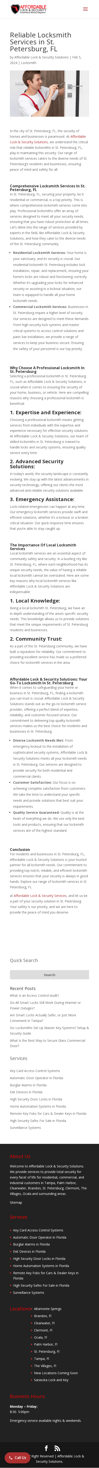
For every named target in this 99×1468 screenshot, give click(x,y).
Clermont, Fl (43, 1330)
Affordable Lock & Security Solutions (41, 57)
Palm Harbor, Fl (45, 1344)
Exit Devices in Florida (26, 1092)
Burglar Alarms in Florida (28, 1085)
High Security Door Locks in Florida (36, 1099)
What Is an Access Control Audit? (34, 995)
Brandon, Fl (42, 1316)
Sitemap (16, 1202)
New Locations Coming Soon (56, 1373)
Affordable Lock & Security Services (40, 895)
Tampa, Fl (41, 1358)
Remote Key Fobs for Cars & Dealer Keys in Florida (48, 1113)
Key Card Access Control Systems (35, 1071)
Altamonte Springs (47, 1309)
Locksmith (28, 63)
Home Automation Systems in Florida (38, 1106)
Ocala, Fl (40, 1337)
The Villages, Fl (45, 1366)
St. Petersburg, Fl (46, 1351)
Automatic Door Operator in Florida (36, 1078)
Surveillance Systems (25, 1127)
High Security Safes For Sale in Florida (38, 1120)
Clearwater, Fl (44, 1323)
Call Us (20, 1457)
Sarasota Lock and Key (51, 1380)
